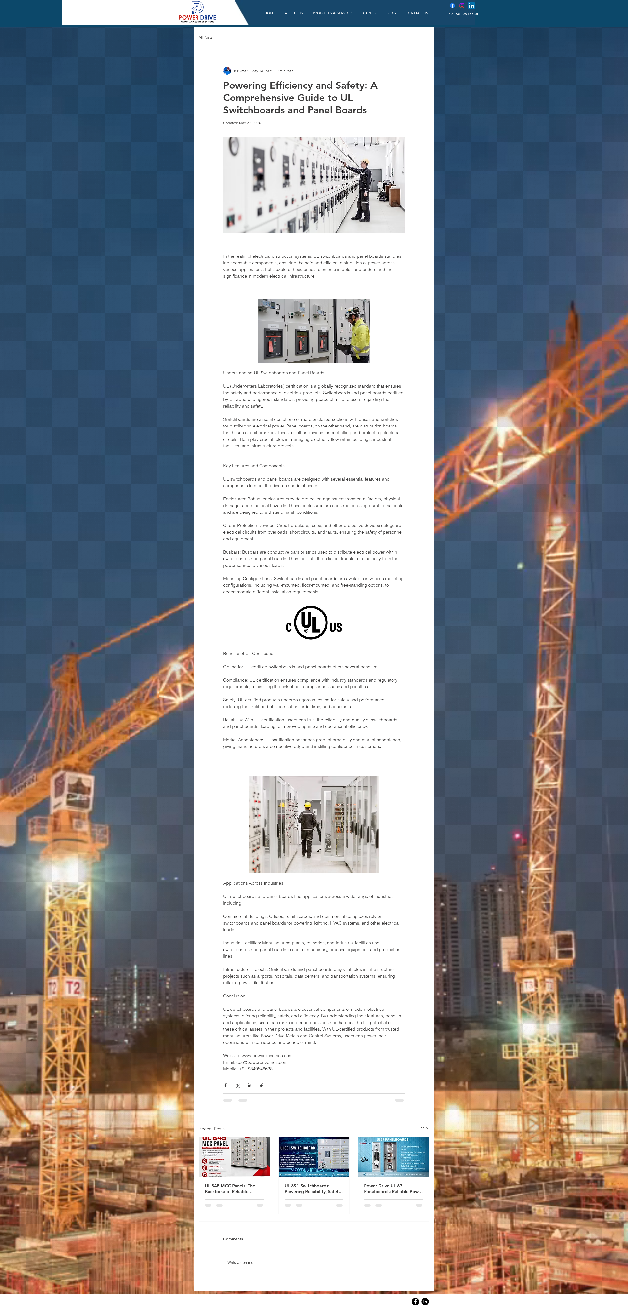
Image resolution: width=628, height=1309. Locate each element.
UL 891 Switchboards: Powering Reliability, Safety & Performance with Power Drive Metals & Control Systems (313, 1188)
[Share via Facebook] (225, 1085)
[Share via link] (261, 1085)
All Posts (206, 37)
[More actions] (402, 71)
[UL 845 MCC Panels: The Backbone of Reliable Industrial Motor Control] (234, 1157)
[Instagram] (462, 5)
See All (424, 1128)
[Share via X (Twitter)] (237, 1085)
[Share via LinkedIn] (249, 1085)
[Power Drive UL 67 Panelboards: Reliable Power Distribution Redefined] (393, 1157)
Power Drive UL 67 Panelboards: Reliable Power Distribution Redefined (393, 1188)
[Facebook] (452, 5)
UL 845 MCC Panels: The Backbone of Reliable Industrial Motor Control (230, 1188)
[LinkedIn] (471, 5)
